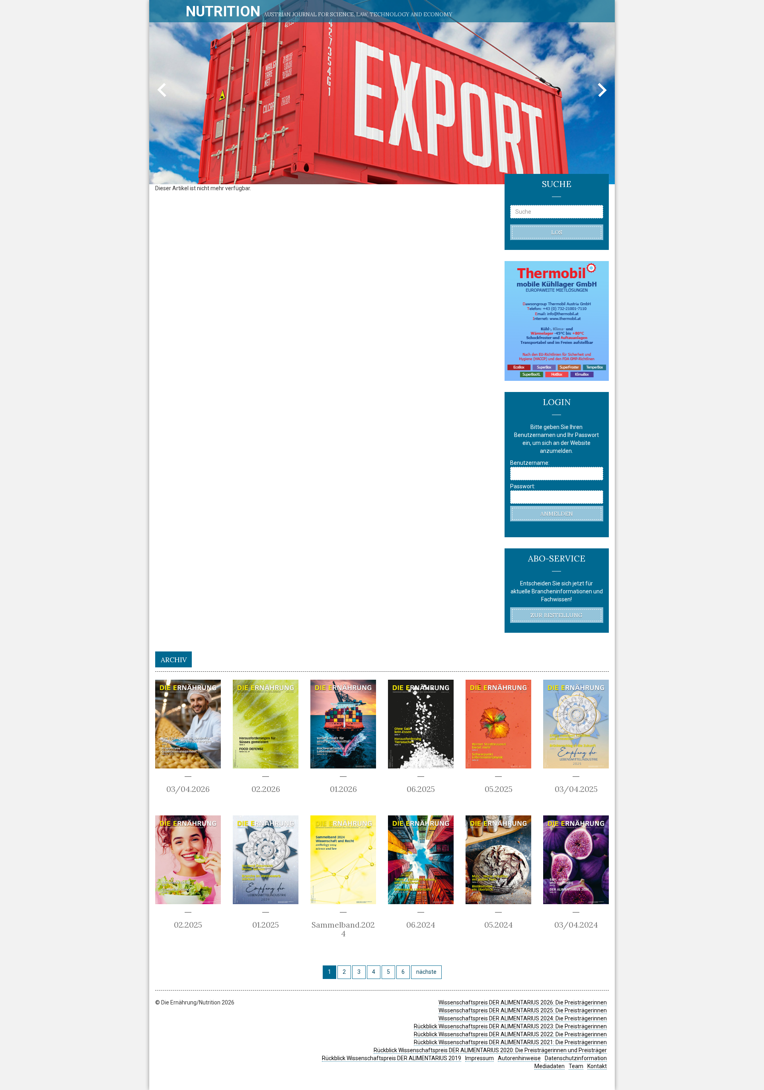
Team (576, 1066)
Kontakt (597, 1066)
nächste (426, 972)
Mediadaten (549, 1066)
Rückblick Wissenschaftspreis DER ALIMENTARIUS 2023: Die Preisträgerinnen (510, 1026)
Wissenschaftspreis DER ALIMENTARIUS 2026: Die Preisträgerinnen (523, 1002)
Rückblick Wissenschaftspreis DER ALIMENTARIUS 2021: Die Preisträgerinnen (510, 1042)
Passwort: (522, 486)
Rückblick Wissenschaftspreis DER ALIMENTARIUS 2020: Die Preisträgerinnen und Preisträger (490, 1050)
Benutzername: (530, 463)
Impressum (479, 1058)
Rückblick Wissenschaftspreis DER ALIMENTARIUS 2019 (391, 1058)
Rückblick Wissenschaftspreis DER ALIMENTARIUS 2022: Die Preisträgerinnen (510, 1034)
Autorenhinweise (519, 1058)
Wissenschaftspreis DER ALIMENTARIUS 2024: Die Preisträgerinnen (523, 1018)
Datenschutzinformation (576, 1058)
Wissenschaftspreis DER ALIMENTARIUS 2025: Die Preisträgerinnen (523, 1010)
